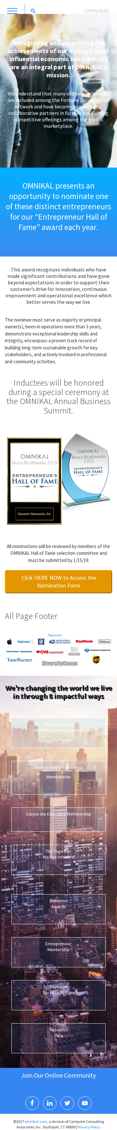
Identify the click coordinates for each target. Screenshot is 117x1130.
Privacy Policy (89, 1127)
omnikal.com (36, 1121)
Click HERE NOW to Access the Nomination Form (58, 581)
